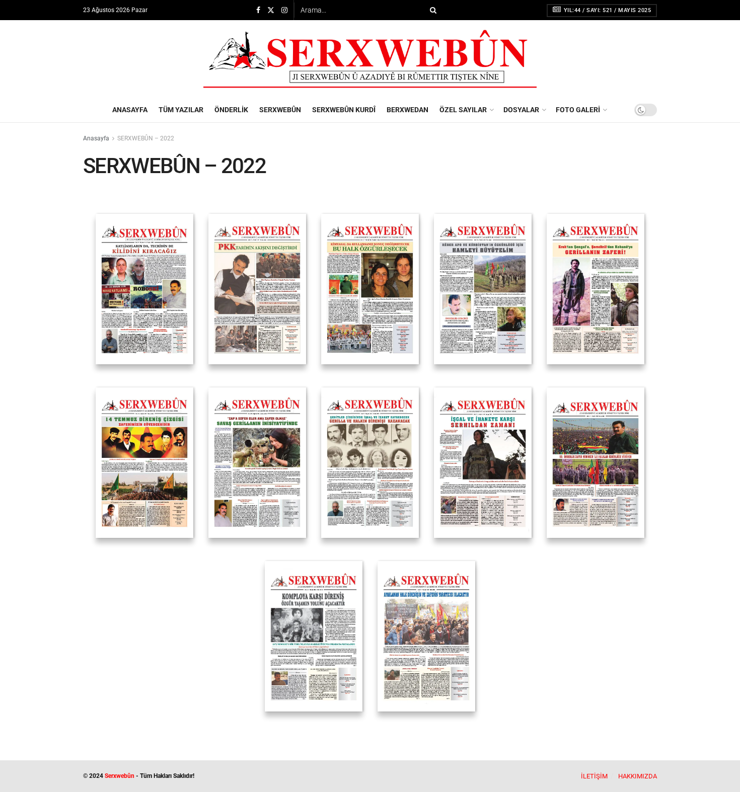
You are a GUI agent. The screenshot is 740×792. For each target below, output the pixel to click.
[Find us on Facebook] (258, 10)
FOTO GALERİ (578, 110)
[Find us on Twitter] (270, 10)
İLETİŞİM (594, 776)
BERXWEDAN (407, 110)
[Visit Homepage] (370, 59)
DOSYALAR (521, 110)
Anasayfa (96, 138)
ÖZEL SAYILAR (463, 110)
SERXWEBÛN (280, 110)
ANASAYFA (129, 110)
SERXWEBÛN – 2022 (145, 138)
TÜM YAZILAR (181, 110)
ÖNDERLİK (231, 110)
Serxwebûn (119, 775)
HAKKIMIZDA (637, 776)
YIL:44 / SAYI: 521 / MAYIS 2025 (606, 10)
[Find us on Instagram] (284, 10)
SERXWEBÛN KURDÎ (344, 110)
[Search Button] (431, 10)
